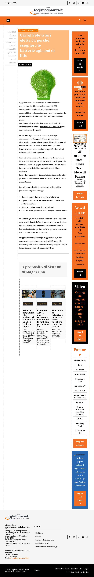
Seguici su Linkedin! (80, 498)
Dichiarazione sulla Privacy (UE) (47, 546)
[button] (80, 20)
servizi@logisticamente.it (19, 558)
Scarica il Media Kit (80, 66)
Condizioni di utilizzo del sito (77, 572)
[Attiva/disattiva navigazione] (85, 20)
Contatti (38, 536)
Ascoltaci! (80, 124)
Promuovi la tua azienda (44, 540)
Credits (37, 570)
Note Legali (83, 568)
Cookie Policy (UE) (42, 543)
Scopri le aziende (80, 443)
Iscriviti (80, 273)
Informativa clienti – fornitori (66, 568)
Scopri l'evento (80, 195)
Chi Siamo (39, 533)
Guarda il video (80, 335)
